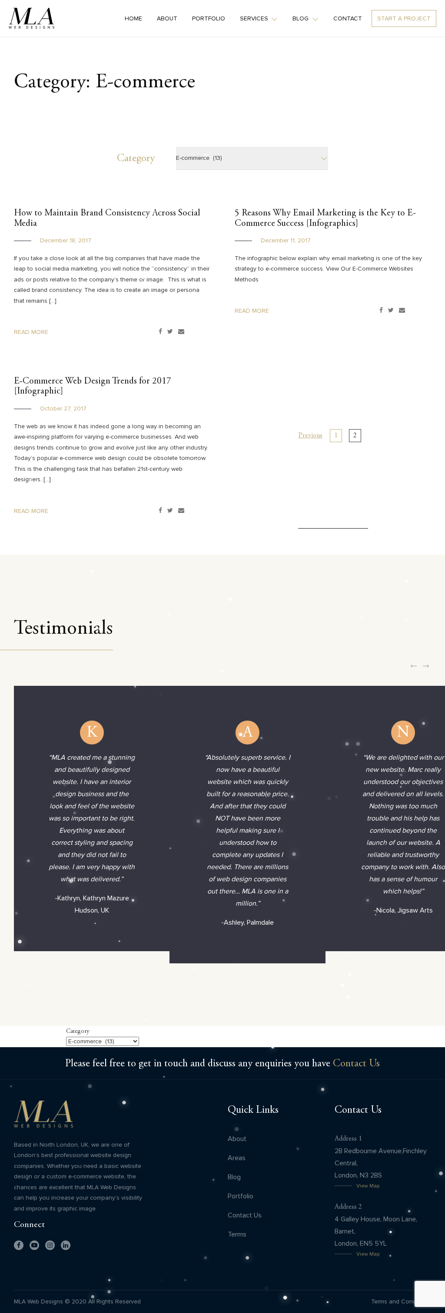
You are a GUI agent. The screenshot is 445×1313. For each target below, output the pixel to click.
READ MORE (31, 332)
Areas (237, 1158)
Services (254, 18)
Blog (300, 18)
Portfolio (208, 18)
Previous (310, 435)
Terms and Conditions (401, 1301)
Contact (347, 18)
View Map (368, 1186)
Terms (237, 1234)
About (167, 18)
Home (133, 18)
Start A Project (404, 18)
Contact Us (356, 1063)
